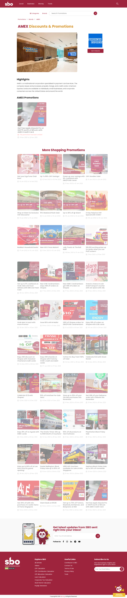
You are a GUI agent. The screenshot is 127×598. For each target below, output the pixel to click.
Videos (37, 566)
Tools (50, 4)
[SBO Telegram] (75, 542)
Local (21, 4)
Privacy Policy (69, 571)
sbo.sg (63, 596)
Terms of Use (69, 568)
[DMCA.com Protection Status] (10, 568)
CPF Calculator (40, 568)
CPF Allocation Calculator (43, 574)
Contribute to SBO (70, 563)
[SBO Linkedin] (71, 542)
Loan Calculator (40, 577)
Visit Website (95, 51)
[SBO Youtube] (79, 542)
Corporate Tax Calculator (43, 580)
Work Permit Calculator (43, 583)
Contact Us (68, 566)
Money (41, 4)
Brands (44, 13)
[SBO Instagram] (67, 542)
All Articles (38, 563)
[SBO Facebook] (63, 542)
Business (30, 4)
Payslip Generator (41, 586)
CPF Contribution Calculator (44, 571)
